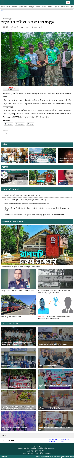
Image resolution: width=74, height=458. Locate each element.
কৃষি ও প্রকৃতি (8, 19)
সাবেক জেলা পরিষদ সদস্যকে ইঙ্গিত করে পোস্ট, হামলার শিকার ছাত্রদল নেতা (27, 204)
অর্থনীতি (44, 6)
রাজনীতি (38, 6)
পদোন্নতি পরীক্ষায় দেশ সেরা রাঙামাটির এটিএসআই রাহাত (17, 290)
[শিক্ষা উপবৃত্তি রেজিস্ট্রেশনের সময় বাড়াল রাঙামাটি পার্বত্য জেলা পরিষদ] (14, 177)
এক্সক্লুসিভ (31, 6)
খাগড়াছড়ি (14, 6)
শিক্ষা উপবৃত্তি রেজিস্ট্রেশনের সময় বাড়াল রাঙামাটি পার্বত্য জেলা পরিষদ (12, 182)
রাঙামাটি (8, 6)
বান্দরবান (21, 6)
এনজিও (50, 6)
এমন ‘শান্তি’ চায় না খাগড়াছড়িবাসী (11, 317)
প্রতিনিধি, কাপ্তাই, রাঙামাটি (10, 27)
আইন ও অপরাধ (65, 6)
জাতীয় (3, 6)
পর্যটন (25, 6)
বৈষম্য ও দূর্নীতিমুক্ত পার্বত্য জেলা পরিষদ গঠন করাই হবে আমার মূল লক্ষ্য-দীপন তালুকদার (42, 157)
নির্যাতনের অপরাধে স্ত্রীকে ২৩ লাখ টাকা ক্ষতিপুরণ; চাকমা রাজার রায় (42, 182)
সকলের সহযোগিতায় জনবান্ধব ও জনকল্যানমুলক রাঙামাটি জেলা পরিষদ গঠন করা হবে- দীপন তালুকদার (13, 158)
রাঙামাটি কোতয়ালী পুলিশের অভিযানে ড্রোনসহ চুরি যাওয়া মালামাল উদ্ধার (26, 200)
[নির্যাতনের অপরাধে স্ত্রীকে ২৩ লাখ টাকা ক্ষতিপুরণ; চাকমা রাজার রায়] (42, 177)
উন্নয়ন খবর (56, 6)
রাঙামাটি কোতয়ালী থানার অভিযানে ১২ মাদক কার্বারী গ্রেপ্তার (22, 195)
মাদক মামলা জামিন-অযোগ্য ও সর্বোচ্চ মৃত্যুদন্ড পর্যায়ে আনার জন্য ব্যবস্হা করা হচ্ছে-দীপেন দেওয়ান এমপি (35, 214)
